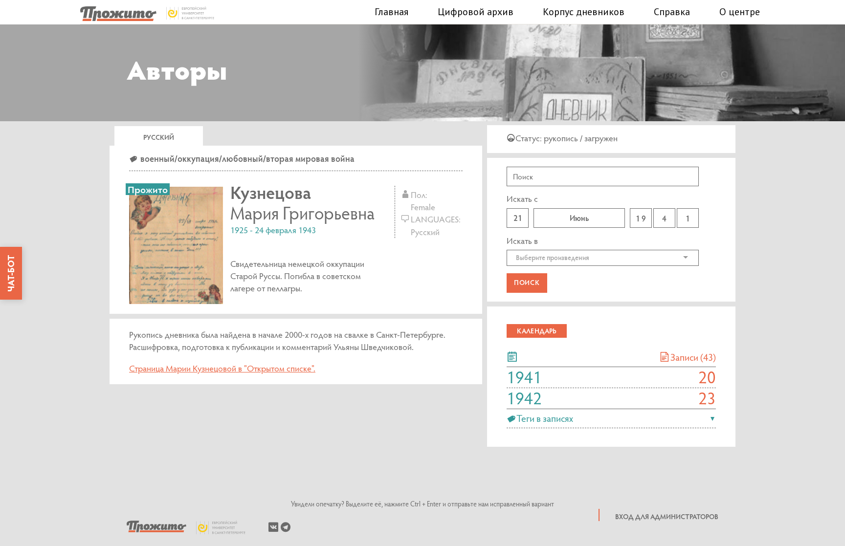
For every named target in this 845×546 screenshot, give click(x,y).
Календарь (536, 330)
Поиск (527, 282)
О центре (739, 11)
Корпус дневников (583, 11)
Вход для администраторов (666, 516)
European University (226, 527)
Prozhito (156, 527)
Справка (672, 11)
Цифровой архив (475, 11)
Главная (391, 11)
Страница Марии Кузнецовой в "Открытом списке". (222, 368)
